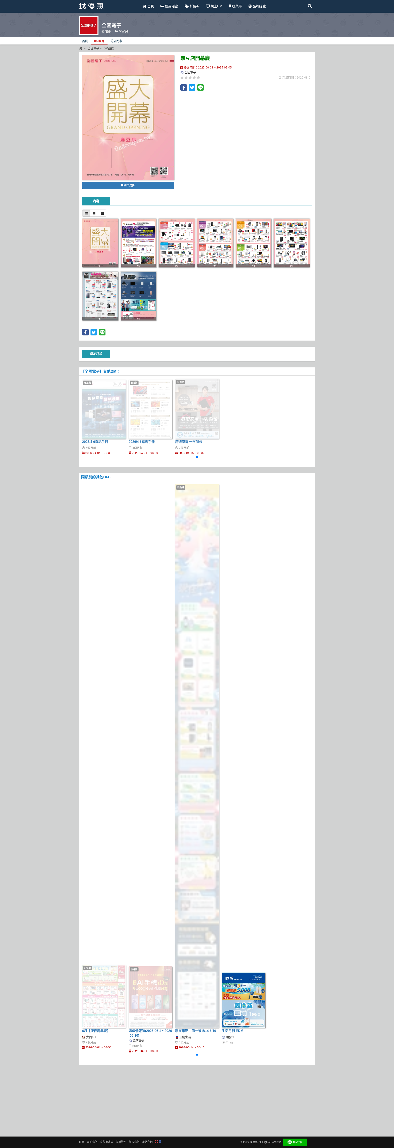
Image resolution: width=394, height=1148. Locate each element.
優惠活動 (171, 6)
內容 (96, 201)
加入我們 (134, 1141)
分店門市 (116, 41)
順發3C (230, 1037)
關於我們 (92, 1141)
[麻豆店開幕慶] (128, 117)
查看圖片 (129, 185)
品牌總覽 (259, 6)
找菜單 (236, 6)
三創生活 (185, 1037)
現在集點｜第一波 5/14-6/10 (195, 1031)
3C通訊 (123, 31)
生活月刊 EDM (232, 1031)
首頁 (150, 6)
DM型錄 (99, 41)
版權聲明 (121, 1141)
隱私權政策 (106, 1141)
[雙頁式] (94, 213)
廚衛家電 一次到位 (188, 441)
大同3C (90, 1037)
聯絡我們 (147, 1141)
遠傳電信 (138, 1040)
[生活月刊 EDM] (243, 1000)
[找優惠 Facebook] (160, 1141)
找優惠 (254, 1142)
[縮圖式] (86, 213)
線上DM (216, 6)
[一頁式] (102, 213)
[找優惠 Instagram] (156, 1141)
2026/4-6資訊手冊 (95, 441)
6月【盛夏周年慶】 (96, 1031)
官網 (107, 31)
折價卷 (194, 6)
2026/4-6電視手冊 (142, 441)
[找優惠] (80, 48)
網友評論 (96, 354)
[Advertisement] (197, 1099)
